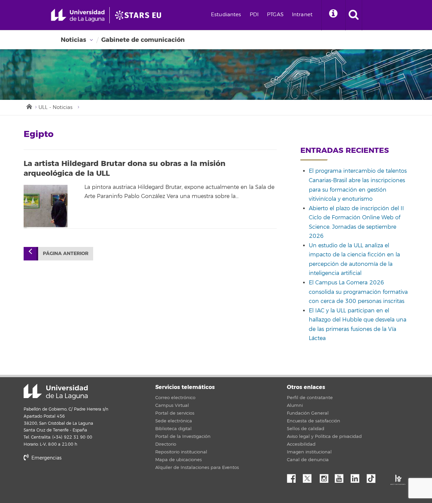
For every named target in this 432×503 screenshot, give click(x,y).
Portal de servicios (174, 413)
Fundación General (308, 413)
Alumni (295, 405)
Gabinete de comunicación (143, 40)
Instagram (326, 476)
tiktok (373, 476)
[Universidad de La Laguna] (140, 15)
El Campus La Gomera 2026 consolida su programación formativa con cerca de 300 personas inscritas (358, 292)
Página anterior (65, 253)
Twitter (310, 476)
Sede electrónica (173, 421)
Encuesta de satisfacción (313, 421)
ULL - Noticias (55, 107)
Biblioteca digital (173, 428)
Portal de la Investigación (183, 436)
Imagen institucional (309, 452)
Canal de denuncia (308, 460)
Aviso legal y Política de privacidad (324, 436)
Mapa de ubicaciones (178, 460)
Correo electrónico (175, 397)
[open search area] (353, 15)
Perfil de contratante (310, 397)
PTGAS (275, 14)
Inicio (29, 106)
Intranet (302, 14)
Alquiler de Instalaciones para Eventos (197, 467)
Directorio (165, 444)
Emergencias (45, 458)
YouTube (341, 476)
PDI (254, 14)
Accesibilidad (301, 444)
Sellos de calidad (305, 428)
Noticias (73, 40)
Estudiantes (226, 14)
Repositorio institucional (181, 452)
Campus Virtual (172, 405)
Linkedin (357, 476)
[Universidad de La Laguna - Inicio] (80, 15)
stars (74, 481)
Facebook (294, 476)
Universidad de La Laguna (56, 391)
